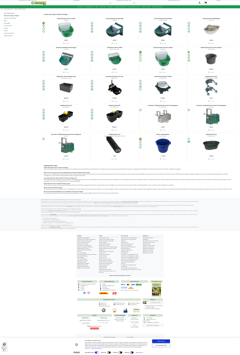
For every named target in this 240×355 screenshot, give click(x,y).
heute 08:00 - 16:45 (127, 0)
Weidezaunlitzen (146, 244)
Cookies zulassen (161, 341)
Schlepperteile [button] (89, 6)
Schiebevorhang (103, 266)
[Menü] (6, 342)
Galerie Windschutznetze (105, 244)
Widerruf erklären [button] (94, 328)
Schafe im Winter (103, 242)
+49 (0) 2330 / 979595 (86, 320)
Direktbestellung (76, 0)
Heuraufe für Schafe (103, 238)
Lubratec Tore (102, 253)
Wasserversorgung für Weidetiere (85, 247)
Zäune (5, 20)
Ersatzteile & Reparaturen (108, 285)
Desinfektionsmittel (81, 262)
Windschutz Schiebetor (126, 245)
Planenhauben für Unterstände (128, 239)
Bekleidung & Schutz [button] (134, 6)
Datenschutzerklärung (96, 348)
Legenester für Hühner (82, 260)
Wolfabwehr (102, 250)
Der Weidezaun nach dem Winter (150, 241)
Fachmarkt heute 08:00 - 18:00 (174, 0)
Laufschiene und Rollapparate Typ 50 (129, 259)
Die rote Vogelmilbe (81, 253)
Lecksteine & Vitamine (9, 33)
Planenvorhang (102, 257)
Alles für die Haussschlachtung (128, 260)
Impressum (87, 348)
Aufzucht (6, 28)
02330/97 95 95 (120, 0)
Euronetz (79, 251)
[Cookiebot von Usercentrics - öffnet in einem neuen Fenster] (76, 352)
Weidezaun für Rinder (148, 238)
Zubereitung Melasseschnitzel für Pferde (86, 254)
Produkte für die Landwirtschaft (128, 265)
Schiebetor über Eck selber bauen (129, 238)
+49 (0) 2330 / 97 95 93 (104, 320)
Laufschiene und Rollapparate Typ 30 (129, 256)
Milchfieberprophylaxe (82, 265)
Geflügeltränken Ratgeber (83, 238)
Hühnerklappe (80, 257)
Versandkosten (106, 288)
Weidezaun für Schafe (104, 245)
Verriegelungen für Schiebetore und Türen (131, 269)
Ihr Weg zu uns (83, 285)
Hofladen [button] (110, 6)
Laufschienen (124, 266)
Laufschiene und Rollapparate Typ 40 (129, 257)
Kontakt (82, 287)
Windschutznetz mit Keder (105, 260)
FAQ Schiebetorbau (125, 248)
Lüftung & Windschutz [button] (120, 6)
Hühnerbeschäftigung (82, 256)
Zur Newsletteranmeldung (153, 325)
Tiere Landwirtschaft (82, 259)
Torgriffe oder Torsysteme (149, 245)
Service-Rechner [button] (146, 6)
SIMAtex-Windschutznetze (105, 269)
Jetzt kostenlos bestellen (156, 296)
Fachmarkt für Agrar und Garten (88, 284)
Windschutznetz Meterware (105, 263)
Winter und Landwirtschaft (127, 244)
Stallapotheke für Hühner (83, 248)
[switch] (109, 352)
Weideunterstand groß (82, 244)
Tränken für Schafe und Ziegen (11, 15)
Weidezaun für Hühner (148, 253)
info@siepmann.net (97, 326)
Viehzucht (123, 263)
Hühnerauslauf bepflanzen (83, 242)
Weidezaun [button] (81, 6)
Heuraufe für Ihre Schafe (55, 227)
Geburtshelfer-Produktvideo (127, 262)
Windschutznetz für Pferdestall (84, 241)
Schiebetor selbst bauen (126, 250)
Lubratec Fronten (103, 256)
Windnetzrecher (103, 268)
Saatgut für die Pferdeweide (83, 268)
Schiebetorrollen (125, 251)
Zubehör (6, 30)
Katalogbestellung (156, 281)
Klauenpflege (7, 23)
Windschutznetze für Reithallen (84, 250)
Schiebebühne (124, 253)
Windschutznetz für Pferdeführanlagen (86, 239)
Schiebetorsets (124, 242)
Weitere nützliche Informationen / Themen (120, 275)
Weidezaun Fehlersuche (148, 247)
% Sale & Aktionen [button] (157, 6)
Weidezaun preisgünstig (148, 248)
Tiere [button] (96, 6)
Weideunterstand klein (104, 254)
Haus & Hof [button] (103, 6)
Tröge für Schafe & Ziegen (10, 18)
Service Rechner (133, 304)
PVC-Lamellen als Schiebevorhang (129, 268)
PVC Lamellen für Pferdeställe (84, 245)
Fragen (104, 284)
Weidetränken (53, 214)
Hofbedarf (123, 241)
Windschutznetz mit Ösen (105, 259)
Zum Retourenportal (155, 302)
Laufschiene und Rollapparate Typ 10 (129, 254)
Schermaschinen (8, 25)
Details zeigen (139, 352)
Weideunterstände (8, 35)
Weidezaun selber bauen (148, 242)
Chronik (82, 288)
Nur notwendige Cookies (161, 345)
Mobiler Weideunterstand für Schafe (107, 248)
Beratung (104, 287)
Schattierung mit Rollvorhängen (106, 239)
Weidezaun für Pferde (148, 250)
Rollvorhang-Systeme (104, 265)
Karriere (82, 290)
